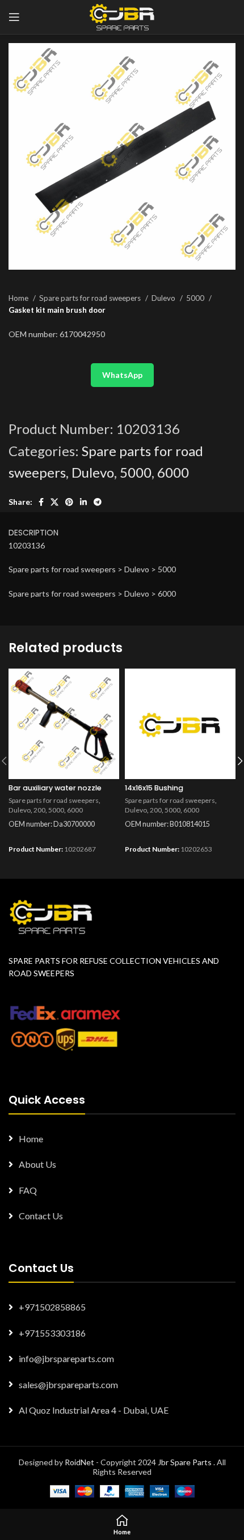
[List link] (122, 1138)
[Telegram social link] (97, 502)
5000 (196, 298)
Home (19, 298)
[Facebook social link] (41, 502)
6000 (173, 472)
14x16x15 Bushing (154, 788)
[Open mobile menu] (14, 17)
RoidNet (79, 1462)
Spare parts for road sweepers (90, 298)
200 (39, 810)
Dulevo (164, 298)
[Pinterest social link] (69, 502)
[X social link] (54, 502)
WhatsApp (122, 375)
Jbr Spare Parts (185, 1462)
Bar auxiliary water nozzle (55, 788)
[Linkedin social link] (83, 502)
